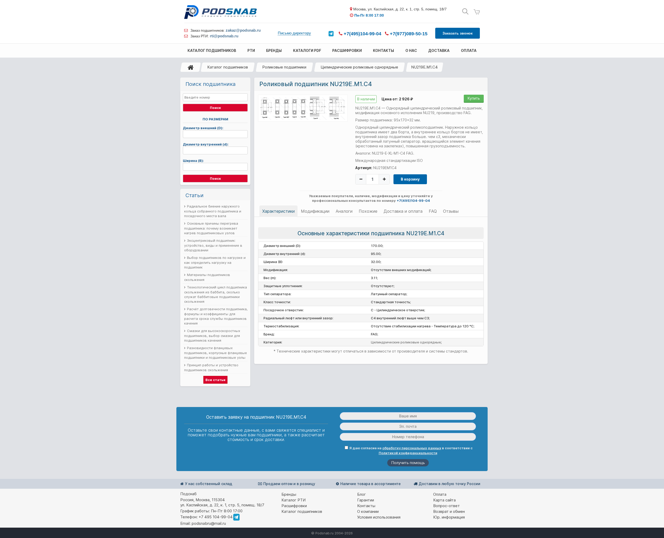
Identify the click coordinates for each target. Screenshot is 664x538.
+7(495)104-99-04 (361, 33)
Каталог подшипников (227, 67)
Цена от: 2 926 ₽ (397, 99)
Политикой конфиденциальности (408, 453)
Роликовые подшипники (284, 67)
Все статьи (215, 380)
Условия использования (378, 517)
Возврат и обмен (449, 511)
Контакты (366, 505)
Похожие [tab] (368, 211)
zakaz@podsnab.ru (243, 30)
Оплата (439, 494)
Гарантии (365, 500)
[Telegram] (331, 34)
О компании (368, 511)
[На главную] (190, 67)
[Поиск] (465, 11)
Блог (361, 494)
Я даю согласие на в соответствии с (411, 450)
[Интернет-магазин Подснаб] (220, 12)
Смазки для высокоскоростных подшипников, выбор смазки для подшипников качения (212, 335)
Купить (474, 98)
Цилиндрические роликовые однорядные (359, 67)
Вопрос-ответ (446, 505)
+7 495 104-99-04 (216, 516)
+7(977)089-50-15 (408, 33)
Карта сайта (444, 500)
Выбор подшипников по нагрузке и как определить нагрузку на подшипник (215, 262)
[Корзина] (477, 12)
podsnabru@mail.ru (209, 523)
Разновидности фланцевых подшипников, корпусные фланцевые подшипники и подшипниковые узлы (215, 353)
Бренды (288, 494)
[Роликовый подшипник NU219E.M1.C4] (303, 108)
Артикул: (363, 167)
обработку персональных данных (411, 448)
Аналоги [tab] (344, 211)
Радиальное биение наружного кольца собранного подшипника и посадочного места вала (212, 211)
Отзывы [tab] (451, 211)
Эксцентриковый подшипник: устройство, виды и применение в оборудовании (213, 245)
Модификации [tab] (315, 211)
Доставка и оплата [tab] (403, 211)
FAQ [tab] (433, 211)
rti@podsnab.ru (224, 36)
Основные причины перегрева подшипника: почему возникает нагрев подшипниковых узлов (211, 228)
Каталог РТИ (293, 500)
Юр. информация (449, 517)
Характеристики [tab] (278, 211)
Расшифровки (294, 505)
